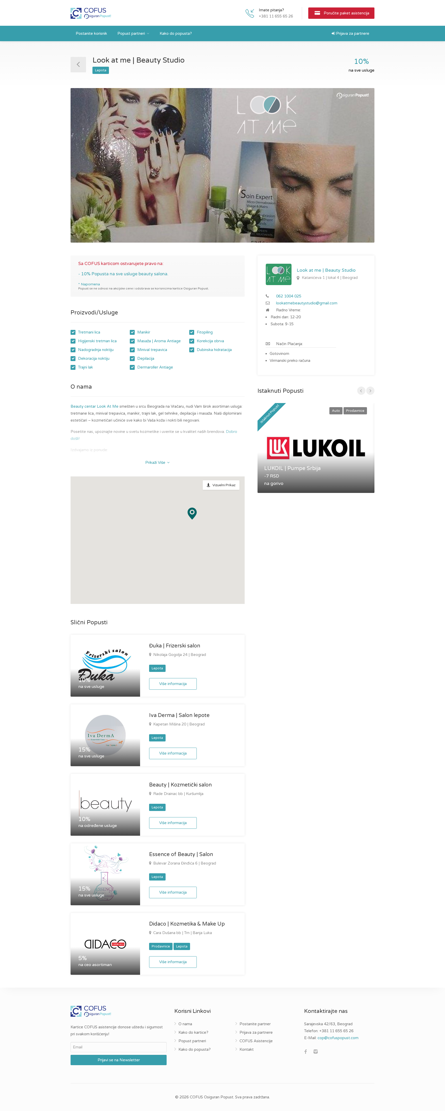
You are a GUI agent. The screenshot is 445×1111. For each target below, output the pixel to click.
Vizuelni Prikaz (223, 485)
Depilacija (145, 358)
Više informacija (173, 683)
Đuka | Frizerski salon (174, 646)
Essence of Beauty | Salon (181, 854)
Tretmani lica (89, 332)
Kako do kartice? (193, 1032)
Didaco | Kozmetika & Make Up (187, 924)
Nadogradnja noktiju (96, 349)
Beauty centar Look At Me (94, 406)
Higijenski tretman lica (97, 341)
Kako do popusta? (176, 33)
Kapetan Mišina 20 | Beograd (178, 724)
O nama (185, 1024)
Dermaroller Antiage (155, 367)
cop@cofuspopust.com (338, 1038)
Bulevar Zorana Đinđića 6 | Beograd (184, 863)
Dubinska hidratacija (214, 349)
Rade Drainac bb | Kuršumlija (177, 793)
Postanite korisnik (91, 33)
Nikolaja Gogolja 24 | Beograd (179, 654)
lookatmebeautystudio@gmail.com (306, 303)
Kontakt (246, 1049)
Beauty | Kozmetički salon (180, 785)
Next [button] (359, 171)
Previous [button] (85, 171)
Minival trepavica (152, 349)
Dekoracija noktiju (93, 358)
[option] (222, 165)
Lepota (100, 70)
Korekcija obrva (210, 341)
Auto (336, 411)
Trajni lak (85, 367)
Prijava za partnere (352, 33)
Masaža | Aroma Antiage (159, 341)
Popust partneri (131, 33)
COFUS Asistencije (256, 1041)
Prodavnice (161, 946)
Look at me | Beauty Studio (326, 270)
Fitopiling (205, 332)
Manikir (143, 332)
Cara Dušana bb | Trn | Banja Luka (182, 932)
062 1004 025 (288, 296)
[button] (192, 513)
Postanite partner (255, 1024)
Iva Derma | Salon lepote (179, 715)
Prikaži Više (155, 462)
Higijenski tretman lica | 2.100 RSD (104, 461)
